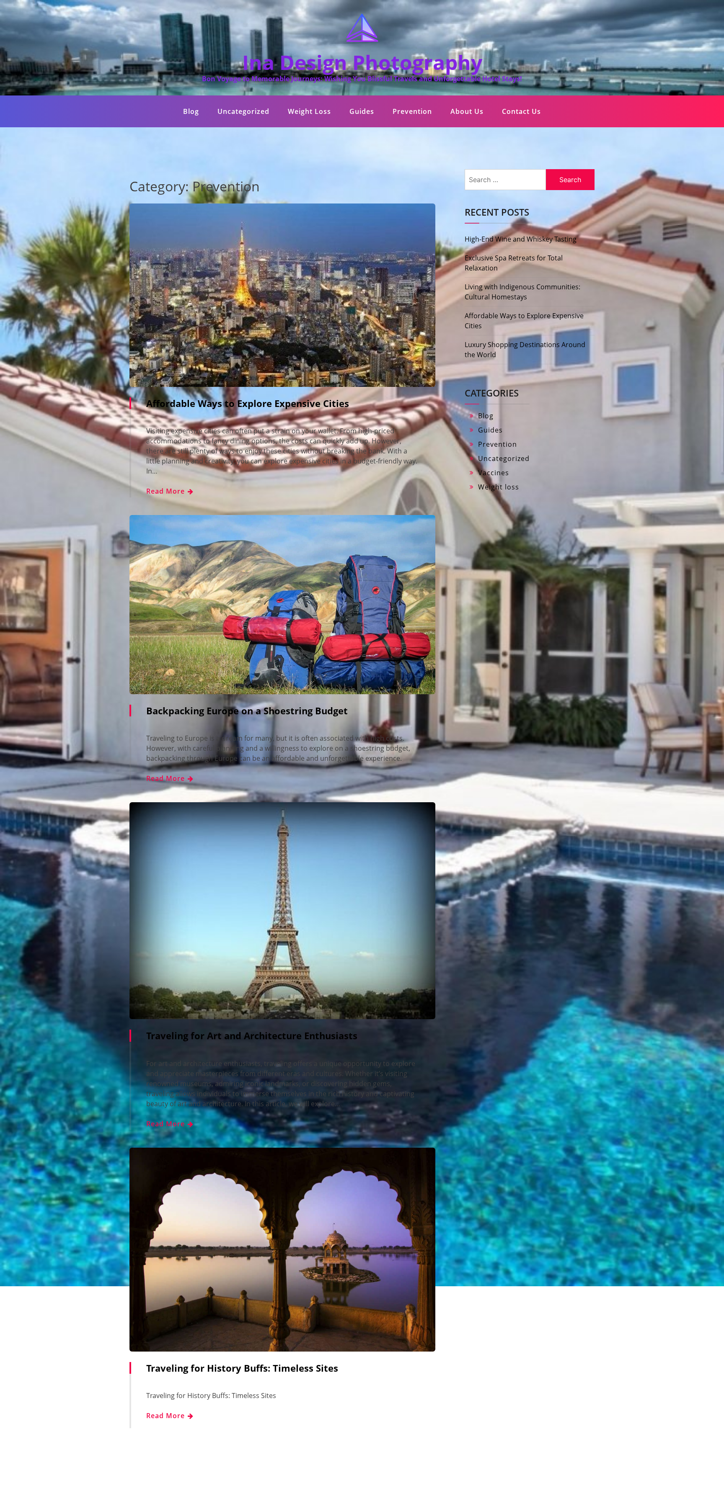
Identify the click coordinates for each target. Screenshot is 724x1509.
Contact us (521, 111)
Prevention (412, 111)
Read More (166, 491)
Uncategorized (243, 111)
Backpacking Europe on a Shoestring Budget (247, 710)
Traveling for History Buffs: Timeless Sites (242, 1368)
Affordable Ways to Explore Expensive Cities (247, 403)
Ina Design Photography (362, 62)
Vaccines (493, 472)
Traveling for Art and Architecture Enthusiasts (251, 1035)
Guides (361, 111)
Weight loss (309, 111)
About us (467, 111)
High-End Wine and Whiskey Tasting (521, 239)
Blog (191, 111)
